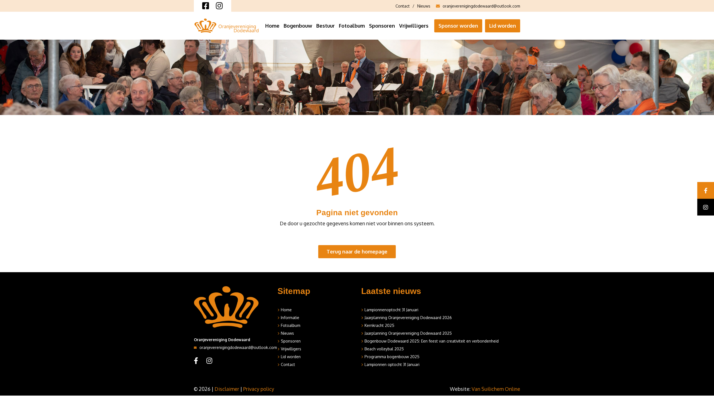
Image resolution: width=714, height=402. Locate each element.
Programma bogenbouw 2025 (392, 356)
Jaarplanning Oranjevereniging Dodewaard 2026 (408, 317)
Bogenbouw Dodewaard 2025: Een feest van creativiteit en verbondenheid (432, 341)
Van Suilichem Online (496, 389)
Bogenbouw (298, 26)
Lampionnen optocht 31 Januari (392, 364)
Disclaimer (226, 389)
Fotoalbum (352, 26)
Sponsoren (382, 26)
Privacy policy (258, 389)
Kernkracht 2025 (379, 325)
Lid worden (502, 26)
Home (272, 26)
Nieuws (423, 6)
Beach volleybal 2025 (384, 348)
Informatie (290, 317)
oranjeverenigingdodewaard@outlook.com (481, 6)
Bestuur (325, 26)
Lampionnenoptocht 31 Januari (391, 309)
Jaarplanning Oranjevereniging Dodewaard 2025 (408, 333)
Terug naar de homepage (357, 251)
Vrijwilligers (413, 26)
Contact (402, 6)
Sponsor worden (458, 26)
